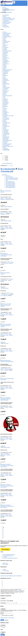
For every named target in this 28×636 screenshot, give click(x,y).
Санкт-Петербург (7, 33)
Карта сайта (5, 564)
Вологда (5, 105)
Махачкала (5, 73)
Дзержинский (6, 149)
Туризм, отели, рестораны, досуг (6, 227)
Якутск (4, 128)
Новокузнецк (6, 63)
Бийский (5, 142)
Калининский (6, 70)
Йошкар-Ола (6, 112)
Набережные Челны (7, 69)
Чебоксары (5, 79)
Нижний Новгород (7, 36)
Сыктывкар (5, 132)
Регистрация (6, 570)
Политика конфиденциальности (10, 557)
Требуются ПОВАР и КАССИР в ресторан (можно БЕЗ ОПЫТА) (7, 470)
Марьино (5, 125)
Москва (5, 31)
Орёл (4, 97)
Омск (4, 39)
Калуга (4, 94)
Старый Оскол (6, 133)
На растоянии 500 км (10, 187)
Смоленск (5, 100)
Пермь (4, 46)
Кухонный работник (4, 223)
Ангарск (5, 123)
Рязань (4, 64)
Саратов (5, 48)
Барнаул (5, 56)
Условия (5, 556)
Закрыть (2, 634)
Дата (7, 180)
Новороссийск (6, 126)
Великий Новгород (7, 143)
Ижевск (5, 54)
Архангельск (6, 90)
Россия (3, 626)
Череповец (5, 103)
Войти (7, 8)
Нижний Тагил (6, 87)
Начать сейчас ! (5, 549)
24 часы (6, 156)
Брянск (4, 81)
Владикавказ (6, 102)
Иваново (5, 82)
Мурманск (5, 101)
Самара (4, 37)
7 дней (6, 158)
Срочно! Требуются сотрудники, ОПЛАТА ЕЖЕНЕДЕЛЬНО (7, 403)
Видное (11, 228)
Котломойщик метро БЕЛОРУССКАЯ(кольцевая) (6, 365)
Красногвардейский (7, 95)
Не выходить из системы (7, 615)
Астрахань (5, 72)
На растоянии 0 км (10, 181)
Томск (4, 74)
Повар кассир (3, 345)
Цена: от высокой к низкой (12, 179)
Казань (4, 40)
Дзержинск (5, 130)
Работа (2, 198)
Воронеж (5, 49)
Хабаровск (5, 60)
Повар (2, 239)
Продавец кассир (4, 449)
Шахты (4, 135)
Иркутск (5, 59)
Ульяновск (5, 53)
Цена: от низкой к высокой (12, 177)
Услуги (2, 212)
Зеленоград (5, 141)
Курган (4, 93)
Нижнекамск (6, 129)
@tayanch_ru (17, 590)
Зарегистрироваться (10, 9)
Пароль (2, 612)
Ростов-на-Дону (6, 41)
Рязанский (3, 214)
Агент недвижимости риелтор (6, 194)
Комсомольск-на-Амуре (8, 115)
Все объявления (7, 163)
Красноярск (5, 47)
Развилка (8, 199)
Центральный (6, 145)
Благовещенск (6, 136)
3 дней (6, 157)
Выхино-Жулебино (7, 140)
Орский (5, 121)
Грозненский (6, 134)
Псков (4, 147)
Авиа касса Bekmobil (5, 209)
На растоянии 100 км (10, 182)
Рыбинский (5, 139)
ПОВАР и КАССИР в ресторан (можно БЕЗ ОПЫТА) (6, 309)
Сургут (4, 109)
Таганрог (5, 113)
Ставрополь (5, 88)
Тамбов (4, 110)
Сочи (4, 96)
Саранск (5, 108)
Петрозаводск (6, 119)
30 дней (6, 160)
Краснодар (5, 51)
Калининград (6, 80)
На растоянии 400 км (10, 186)
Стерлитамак (6, 117)
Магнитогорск (6, 83)
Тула (4, 76)
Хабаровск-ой (6, 61)
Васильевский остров (8, 146)
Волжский (5, 99)
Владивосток (6, 57)
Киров (4, 77)
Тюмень (5, 66)
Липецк (5, 67)
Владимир (5, 106)
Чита (4, 107)
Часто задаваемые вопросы (9, 554)
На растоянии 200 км (10, 183)
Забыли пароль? (4, 617)
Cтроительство (4, 280)
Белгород (5, 92)
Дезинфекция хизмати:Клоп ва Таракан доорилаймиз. (6, 259)
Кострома (5, 114)
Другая (6, 407)
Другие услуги (8, 212)
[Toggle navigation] (13, 2)
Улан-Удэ (5, 89)
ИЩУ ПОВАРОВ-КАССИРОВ (6, 434)
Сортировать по (9, 176)
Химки (4, 127)
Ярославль (5, 55)
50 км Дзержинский (12, 170)
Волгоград (5, 44)
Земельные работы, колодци (6, 276)
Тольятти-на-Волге (7, 50)
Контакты (5, 563)
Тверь (4, 86)
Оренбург (5, 62)
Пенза (4, 68)
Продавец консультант (5, 454)
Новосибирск (6, 34)
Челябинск (5, 42)
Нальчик (5, 116)
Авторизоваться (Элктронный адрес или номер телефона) (13, 610)
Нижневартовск (6, 122)
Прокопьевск (6, 138)
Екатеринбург (6, 35)
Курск (4, 84)
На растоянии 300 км (10, 185)
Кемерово (5, 75)
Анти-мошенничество (8, 555)
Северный (5, 148)
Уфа (4, 43)
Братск (4, 120)
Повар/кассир (3, 290)
